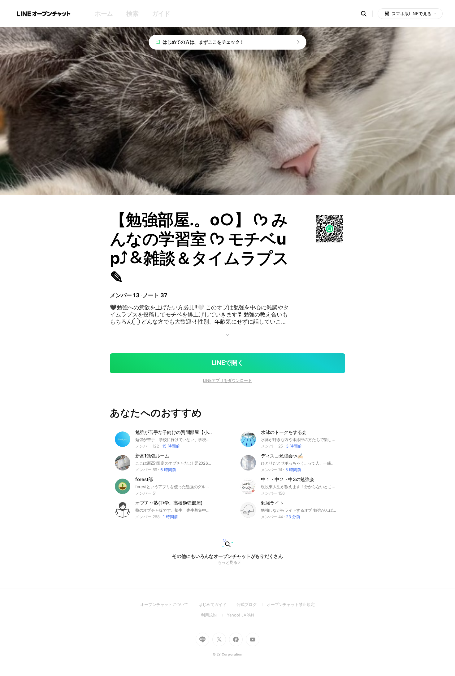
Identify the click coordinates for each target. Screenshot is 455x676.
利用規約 (214, 614)
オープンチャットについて (169, 604)
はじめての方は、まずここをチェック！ (203, 42)
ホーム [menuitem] (104, 13)
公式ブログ (251, 604)
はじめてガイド (217, 604)
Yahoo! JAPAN (240, 614)
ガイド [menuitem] (161, 13)
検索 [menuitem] (132, 13)
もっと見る (228, 562)
